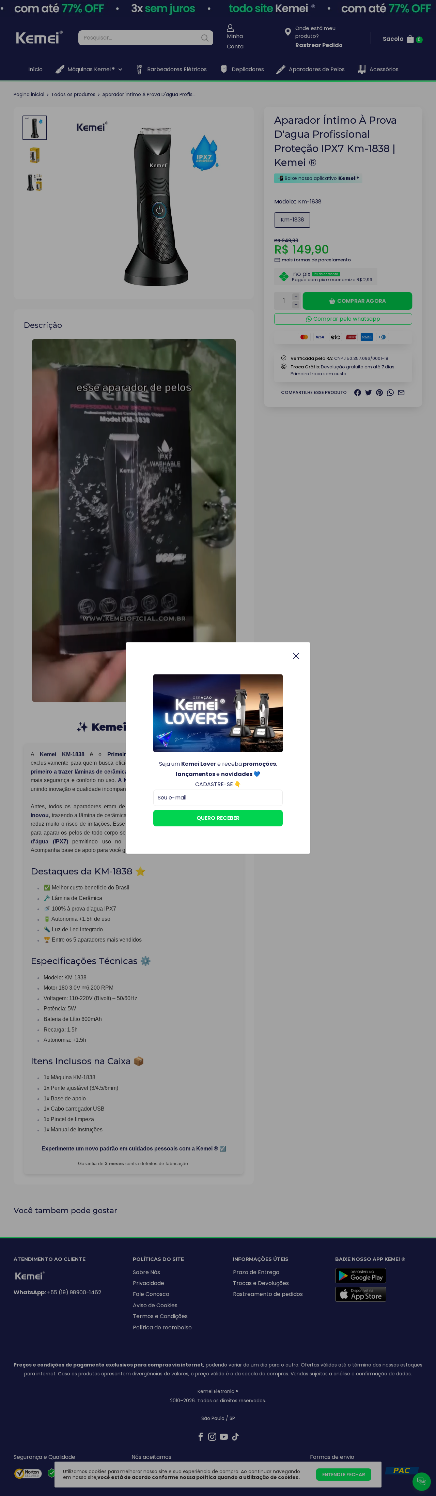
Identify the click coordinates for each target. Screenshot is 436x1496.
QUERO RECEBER (218, 818)
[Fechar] (296, 656)
